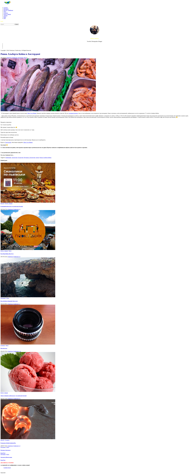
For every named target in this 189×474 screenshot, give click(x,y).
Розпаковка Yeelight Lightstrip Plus (8, 443)
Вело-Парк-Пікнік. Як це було (7, 253)
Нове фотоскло (4, 348)
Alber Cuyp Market (31, 113)
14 (20, 351)
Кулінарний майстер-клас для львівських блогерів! (12, 206)
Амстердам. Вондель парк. (6, 457)
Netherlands (8, 157)
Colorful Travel (7, 467)
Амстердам (14, 157)
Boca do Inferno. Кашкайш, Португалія (9, 301)
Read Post (3, 453)
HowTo (2, 203)
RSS (5, 18)
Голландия (20, 157)
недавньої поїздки (73, 113)
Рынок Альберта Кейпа (45, 157)
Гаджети (6, 13)
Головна (6, 7)
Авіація (5, 15)
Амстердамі (8, 142)
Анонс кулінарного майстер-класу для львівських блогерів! (14, 395)
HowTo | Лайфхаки (8, 10)
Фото (5, 11)
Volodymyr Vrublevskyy (12, 57)
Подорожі (6, 9)
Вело (5, 17)
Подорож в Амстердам (29, 157)
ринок (37, 157)
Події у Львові (7, 14)
